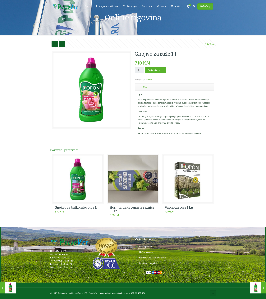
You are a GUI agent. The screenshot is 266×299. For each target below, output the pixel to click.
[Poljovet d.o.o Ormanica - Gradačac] (65, 6)
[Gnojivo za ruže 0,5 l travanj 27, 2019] (258, 287)
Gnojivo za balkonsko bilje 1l (76, 207)
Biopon (149, 79)
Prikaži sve (209, 44)
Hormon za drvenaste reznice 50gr (132, 209)
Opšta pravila (145, 246)
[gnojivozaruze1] (91, 91)
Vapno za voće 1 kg (179, 207)
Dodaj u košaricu (155, 70)
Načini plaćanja (146, 252)
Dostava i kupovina (148, 263)
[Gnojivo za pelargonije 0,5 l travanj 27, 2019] (8, 287)
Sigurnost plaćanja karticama (152, 257)
